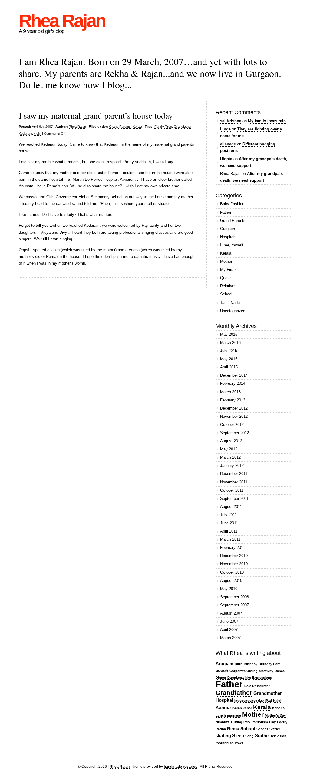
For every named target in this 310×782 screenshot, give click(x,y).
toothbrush (225, 743)
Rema (233, 728)
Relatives (228, 286)
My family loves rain (267, 121)
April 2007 (229, 629)
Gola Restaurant (257, 686)
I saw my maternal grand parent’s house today (96, 115)
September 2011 (234, 498)
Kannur (223, 707)
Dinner (221, 677)
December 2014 (234, 375)
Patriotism (260, 722)
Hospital (224, 700)
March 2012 (230, 457)
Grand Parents (120, 126)
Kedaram (25, 133)
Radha (221, 729)
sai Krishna (230, 121)
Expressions (262, 677)
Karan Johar (242, 708)
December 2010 (234, 555)
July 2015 (228, 350)
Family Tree (163, 126)
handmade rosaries (180, 766)
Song (249, 736)
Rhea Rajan (62, 21)
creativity (266, 671)
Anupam (224, 663)
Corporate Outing (243, 671)
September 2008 (234, 597)
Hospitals (228, 237)
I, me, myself (231, 245)
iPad (268, 700)
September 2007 (234, 605)
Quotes (226, 278)
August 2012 (231, 441)
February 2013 (232, 400)
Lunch (221, 715)
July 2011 (228, 515)
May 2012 (228, 449)
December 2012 (234, 408)
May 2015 (228, 359)
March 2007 (230, 637)
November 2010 (234, 564)
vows (239, 743)
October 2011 (231, 490)
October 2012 (232, 424)
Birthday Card (270, 664)
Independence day (249, 700)
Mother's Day (275, 715)
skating (223, 735)
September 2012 (234, 433)
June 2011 (229, 523)
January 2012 (232, 465)
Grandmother (267, 693)
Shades (262, 729)
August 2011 (231, 506)
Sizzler (274, 729)
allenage (228, 144)
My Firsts (228, 269)
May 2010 (228, 588)
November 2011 (233, 482)
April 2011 (228, 531)
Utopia (226, 159)
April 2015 (229, 367)
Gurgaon (227, 228)
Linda (225, 129)
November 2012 (234, 416)
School (226, 294)
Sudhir (262, 735)
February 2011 (232, 547)
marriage (234, 715)
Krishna (278, 708)
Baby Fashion (232, 204)
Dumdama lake (239, 677)
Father (225, 212)
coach (222, 670)
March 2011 (230, 539)
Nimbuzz (223, 722)
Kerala (137, 126)
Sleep (238, 735)
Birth (238, 664)
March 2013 (230, 392)
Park (246, 722)
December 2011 (233, 473)
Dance (280, 671)
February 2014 (232, 383)
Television (278, 736)
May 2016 (228, 334)
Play (272, 722)
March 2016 (230, 342)
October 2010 (232, 572)
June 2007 (229, 621)
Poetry (282, 722)
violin (37, 133)
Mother (226, 261)
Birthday (250, 664)
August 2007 (231, 613)
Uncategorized (232, 311)
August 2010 (231, 580)
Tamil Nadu (230, 302)
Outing (236, 722)
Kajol (277, 700)
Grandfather (182, 126)
